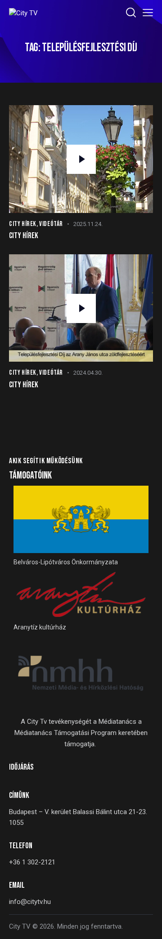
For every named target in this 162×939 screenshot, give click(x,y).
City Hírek (22, 224)
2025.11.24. (88, 224)
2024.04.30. (88, 372)
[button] (148, 13)
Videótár (51, 224)
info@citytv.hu (30, 902)
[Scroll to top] (147, 924)
